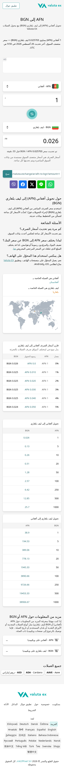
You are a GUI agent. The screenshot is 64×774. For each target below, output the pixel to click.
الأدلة (6, 704)
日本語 (22, 735)
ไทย (38, 746)
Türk (31, 746)
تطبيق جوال (11, 5)
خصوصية (45, 704)
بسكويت (56, 704)
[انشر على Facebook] (23, 184)
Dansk (34, 724)
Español (41, 729)
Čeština (44, 724)
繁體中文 (32, 751)
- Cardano (34, 672)
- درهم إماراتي (12, 672)
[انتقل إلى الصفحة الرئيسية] (49, 5)
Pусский (8, 740)
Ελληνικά (12, 724)
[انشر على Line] (41, 184)
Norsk (57, 740)
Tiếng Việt (21, 746)
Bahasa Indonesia (48, 735)
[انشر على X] (32, 184)
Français (30, 729)
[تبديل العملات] (32, 114)
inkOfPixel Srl (24, 761)
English (52, 729)
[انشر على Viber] (14, 184)
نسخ (7, 173)
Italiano (32, 735)
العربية (54, 724)
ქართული (11, 735)
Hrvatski (12, 729)
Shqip (56, 746)
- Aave (53, 672)
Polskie (32, 740)
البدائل (14, 704)
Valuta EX (9, 260)
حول (36, 704)
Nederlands (45, 740)
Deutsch (24, 724)
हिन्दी (21, 729)
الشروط (32, 710)
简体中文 (8, 746)
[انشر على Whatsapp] (50, 184)
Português (20, 740)
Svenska (46, 746)
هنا (14, 248)
